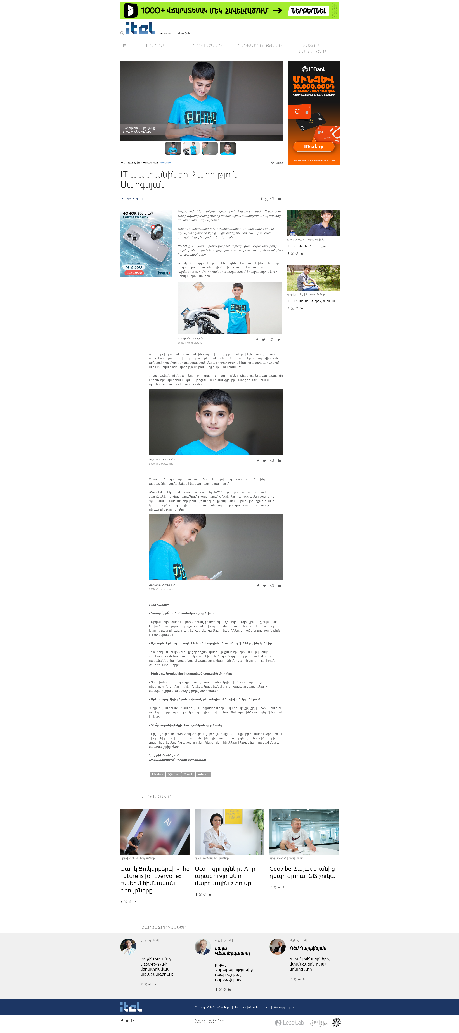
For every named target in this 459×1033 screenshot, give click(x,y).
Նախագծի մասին (246, 1007)
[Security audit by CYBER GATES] (319, 1023)
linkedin (205, 774)
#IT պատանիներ (132, 199)
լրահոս (155, 46)
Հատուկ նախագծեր (312, 49)
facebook (158, 774)
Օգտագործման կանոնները (213, 1007)
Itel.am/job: (183, 33)
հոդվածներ (207, 46)
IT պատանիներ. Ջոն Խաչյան (307, 246)
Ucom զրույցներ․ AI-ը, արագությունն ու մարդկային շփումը (226, 876)
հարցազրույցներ (260, 46)
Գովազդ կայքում (284, 1007)
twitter (175, 774)
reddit (190, 774)
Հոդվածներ (147, 858)
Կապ (266, 1007)
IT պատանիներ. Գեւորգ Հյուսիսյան (311, 301)
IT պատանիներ (148, 163)
